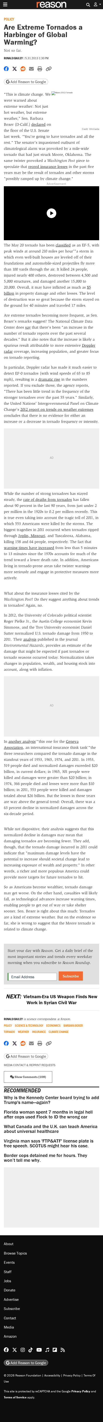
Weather (23, 1031)
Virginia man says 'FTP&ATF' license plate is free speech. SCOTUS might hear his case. (48, 1143)
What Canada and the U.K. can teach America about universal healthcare (50, 1128)
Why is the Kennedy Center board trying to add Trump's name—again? (51, 1099)
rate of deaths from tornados (47, 499)
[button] (97, 4)
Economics (53, 1025)
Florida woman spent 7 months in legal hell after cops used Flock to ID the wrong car (48, 1114)
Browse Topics (15, 1253)
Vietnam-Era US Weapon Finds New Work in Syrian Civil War (51, 999)
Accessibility (52, 1375)
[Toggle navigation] (5, 4)
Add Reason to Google (28, 81)
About (8, 1243)
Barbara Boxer (73, 1025)
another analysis (22, 741)
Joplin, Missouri (31, 535)
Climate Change (59, 1031)
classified (63, 245)
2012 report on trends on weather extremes (56, 409)
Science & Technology (29, 1025)
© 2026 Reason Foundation (22, 1375)
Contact (10, 1318)
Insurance (39, 1031)
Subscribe (71, 976)
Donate (9, 1290)
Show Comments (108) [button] (30, 1077)
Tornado (9, 1031)
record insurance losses (48, 166)
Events (9, 1262)
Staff (7, 1271)
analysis (29, 639)
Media (9, 1327)
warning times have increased (29, 547)
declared (38, 124)
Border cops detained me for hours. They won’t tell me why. (45, 1157)
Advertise (11, 1299)
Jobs (7, 1280)
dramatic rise (49, 379)
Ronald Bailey (13, 58)
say (28, 327)
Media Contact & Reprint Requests (29, 1065)
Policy (9, 18)
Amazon (10, 1336)
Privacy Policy (71, 1375)
